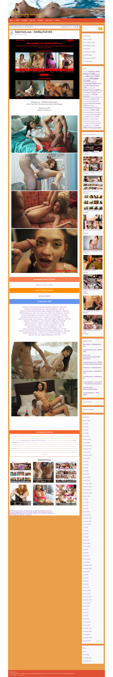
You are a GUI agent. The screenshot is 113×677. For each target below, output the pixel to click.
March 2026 (86, 436)
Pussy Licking (91, 119)
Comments (87, 657)
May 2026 (85, 430)
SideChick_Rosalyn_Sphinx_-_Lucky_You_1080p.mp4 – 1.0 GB (44, 327)
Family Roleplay (33, 512)
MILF (18, 513)
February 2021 (87, 559)
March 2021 (86, 556)
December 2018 (87, 628)
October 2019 (87, 603)
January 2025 (86, 480)
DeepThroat (91, 90)
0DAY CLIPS (86, 39)
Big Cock (27, 510)
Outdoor (92, 116)
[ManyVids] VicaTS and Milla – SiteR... (92, 251)
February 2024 (87, 515)
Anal (89, 73)
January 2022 (86, 543)
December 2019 (87, 596)
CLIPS (17, 20)
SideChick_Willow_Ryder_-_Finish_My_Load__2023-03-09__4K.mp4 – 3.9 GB (44, 333)
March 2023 (86, 540)
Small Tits (22, 514)
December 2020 (87, 565)
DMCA (57, 20)
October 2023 (87, 524)
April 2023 (86, 537)
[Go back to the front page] (56, 9)
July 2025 (85, 461)
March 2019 (86, 618)
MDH (88, 110)
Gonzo (39, 512)
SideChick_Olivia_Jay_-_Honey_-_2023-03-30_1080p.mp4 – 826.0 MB (44, 325)
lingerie (90, 105)
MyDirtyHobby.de (91, 114)
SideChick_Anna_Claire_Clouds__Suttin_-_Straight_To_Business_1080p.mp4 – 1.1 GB (44, 317)
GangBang (98, 97)
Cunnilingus (91, 87)
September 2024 (87, 493)
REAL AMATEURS (88, 58)
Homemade (94, 101)
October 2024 (87, 489)
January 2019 (86, 625)
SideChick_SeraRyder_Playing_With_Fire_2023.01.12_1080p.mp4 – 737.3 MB (44, 329)
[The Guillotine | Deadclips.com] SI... (92, 210)
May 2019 (85, 615)
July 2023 (85, 527)
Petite (35, 513)
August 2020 (86, 571)
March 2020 (86, 587)
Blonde (37, 510)
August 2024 (86, 496)
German (86, 99)
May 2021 (85, 549)
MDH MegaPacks (87, 45)
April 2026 (86, 433)
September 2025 (87, 455)
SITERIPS (24, 20)
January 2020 (86, 593)
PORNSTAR (86, 55)
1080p (85, 71)
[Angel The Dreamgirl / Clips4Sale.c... (92, 172)
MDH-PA (32, 20)
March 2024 (86, 511)
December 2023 (87, 518)
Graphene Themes (21, 675)
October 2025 (87, 452)
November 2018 (87, 631)
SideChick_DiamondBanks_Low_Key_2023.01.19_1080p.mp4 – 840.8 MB (44, 321)
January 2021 (86, 562)
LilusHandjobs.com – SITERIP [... (91, 311)
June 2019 (86, 612)
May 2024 (85, 505)
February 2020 (87, 590)
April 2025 (86, 471)
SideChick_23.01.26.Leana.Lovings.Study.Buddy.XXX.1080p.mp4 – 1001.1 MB (44, 307)
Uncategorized (87, 61)
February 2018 (87, 640)
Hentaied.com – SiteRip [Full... (90, 152)
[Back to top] (109, 673)
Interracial (49, 512)
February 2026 (87, 439)
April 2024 (86, 508)
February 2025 (87, 477)
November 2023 (87, 521)
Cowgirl (94, 81)
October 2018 (87, 634)
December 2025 (87, 445)
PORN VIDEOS (87, 52)
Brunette (46, 510)
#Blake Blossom (15, 510)
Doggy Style (18, 512)
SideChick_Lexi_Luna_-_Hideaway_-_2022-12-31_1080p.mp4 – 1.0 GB (44, 323)
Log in (84, 651)
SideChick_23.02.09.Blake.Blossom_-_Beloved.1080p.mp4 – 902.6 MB (44, 309)
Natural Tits (23, 513)
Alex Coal (22, 510)
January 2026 (86, 442)
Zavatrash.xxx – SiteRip (89, 270)
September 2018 (87, 637)
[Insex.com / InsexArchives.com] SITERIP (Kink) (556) (91, 356)
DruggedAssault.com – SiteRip (69, 27)
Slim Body (16, 514)
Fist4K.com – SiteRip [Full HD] (92, 367)
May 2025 (85, 467)
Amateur (94, 71)
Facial (27, 512)
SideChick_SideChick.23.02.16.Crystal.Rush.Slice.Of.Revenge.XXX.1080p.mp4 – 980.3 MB (44, 331)
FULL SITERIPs (24, 34)
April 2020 (86, 584)
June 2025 (86, 464)
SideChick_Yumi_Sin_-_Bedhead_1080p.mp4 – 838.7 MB (44, 335)
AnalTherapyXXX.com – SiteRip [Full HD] (22, 27)
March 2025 (86, 474)
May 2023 (85, 533)
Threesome (28, 514)
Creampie (89, 83)
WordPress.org (87, 661)
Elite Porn (14, 11)
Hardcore (43, 512)
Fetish (92, 97)
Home (11, 20)
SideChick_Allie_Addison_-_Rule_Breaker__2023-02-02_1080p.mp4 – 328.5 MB (44, 315)
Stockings (92, 125)
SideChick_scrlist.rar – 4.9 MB (44, 285)
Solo (85, 125)
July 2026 (85, 423)
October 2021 (87, 546)
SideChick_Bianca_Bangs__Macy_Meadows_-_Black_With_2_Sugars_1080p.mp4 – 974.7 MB (44, 319)
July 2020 (85, 574)
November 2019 (87, 600)
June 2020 (86, 578)
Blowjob (41, 510)
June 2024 (86, 502)
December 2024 (87, 483)
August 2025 (86, 458)
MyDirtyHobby (88, 112)
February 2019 (87, 622)
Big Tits (33, 510)
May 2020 (85, 581)
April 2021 (86, 552)
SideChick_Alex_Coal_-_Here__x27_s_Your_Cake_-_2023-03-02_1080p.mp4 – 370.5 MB (44, 313)
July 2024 (85, 499)
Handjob (94, 99)
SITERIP (88, 123)
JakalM (17, 34)
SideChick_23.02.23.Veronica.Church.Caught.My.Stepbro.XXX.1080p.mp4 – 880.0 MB (44, 311)
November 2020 (87, 568)
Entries (86, 654)
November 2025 (87, 449)
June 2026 (86, 426)
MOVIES (40, 20)
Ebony (23, 512)
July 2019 (85, 609)
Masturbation (13, 513)
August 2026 (86, 420)
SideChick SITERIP (42, 513)
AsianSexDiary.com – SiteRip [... (91, 191)
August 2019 (86, 606)
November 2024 (87, 486)
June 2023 (86, 530)
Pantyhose (30, 513)
